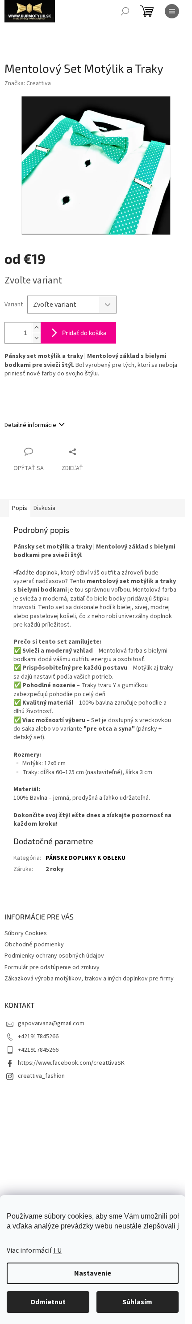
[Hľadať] (125, 11)
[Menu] (172, 11)
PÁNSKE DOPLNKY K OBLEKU (85, 858)
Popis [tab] (19, 508)
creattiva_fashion (41, 1075)
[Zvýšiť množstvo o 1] (36, 327)
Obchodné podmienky (34, 944)
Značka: (27, 83)
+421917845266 (38, 1036)
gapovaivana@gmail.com (51, 1023)
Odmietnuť (47, 1302)
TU (57, 1250)
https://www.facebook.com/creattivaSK (71, 1062)
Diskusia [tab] (44, 508)
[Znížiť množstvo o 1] (36, 338)
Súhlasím (137, 1302)
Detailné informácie (30, 425)
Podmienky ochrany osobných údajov (54, 955)
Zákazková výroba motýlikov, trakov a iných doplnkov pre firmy (89, 978)
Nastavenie (92, 1273)
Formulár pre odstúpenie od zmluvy (52, 967)
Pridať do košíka (84, 332)
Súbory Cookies (25, 933)
